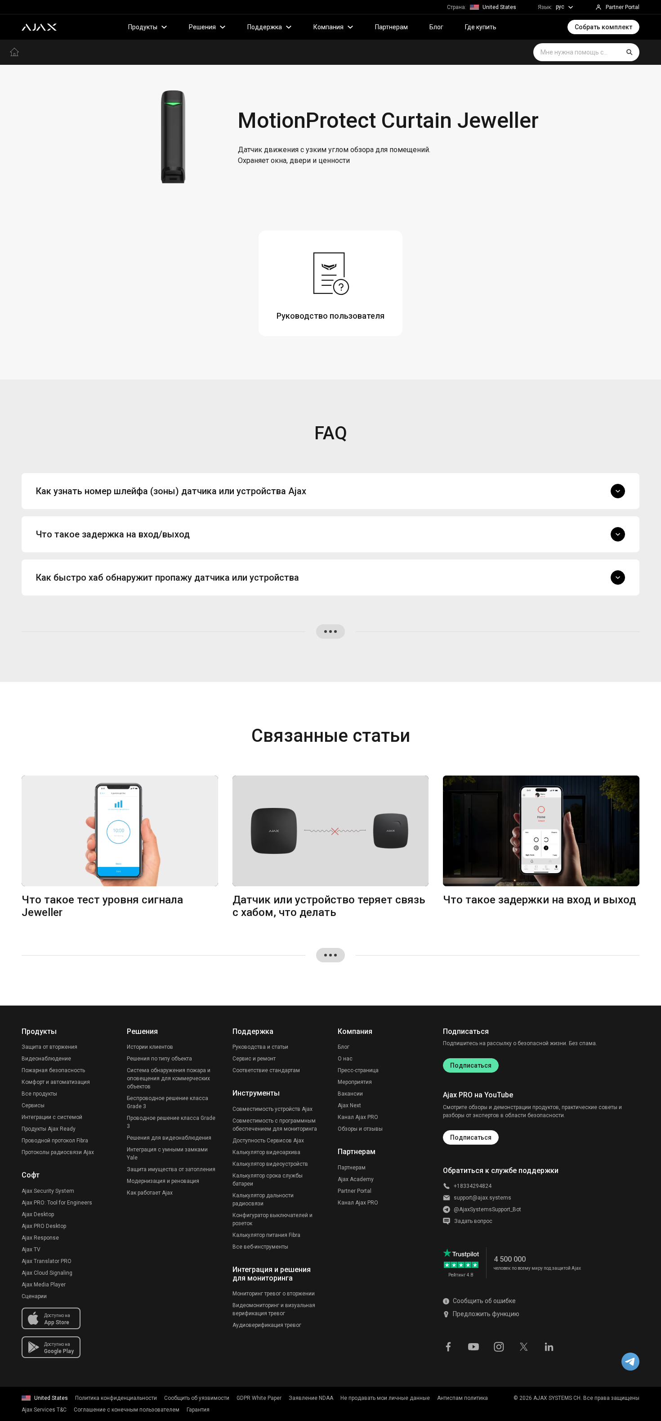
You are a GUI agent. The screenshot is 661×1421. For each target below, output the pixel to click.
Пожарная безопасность (53, 1070)
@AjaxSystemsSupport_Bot (487, 1209)
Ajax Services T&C (44, 1410)
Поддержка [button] (264, 27)
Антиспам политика (462, 1398)
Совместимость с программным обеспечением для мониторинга (274, 1125)
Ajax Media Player (44, 1284)
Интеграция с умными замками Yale (167, 1153)
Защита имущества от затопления (171, 1169)
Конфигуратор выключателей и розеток (272, 1219)
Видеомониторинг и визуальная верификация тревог (273, 1309)
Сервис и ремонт (254, 1059)
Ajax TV (31, 1249)
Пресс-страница (358, 1070)
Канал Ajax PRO (358, 1117)
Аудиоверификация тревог (266, 1325)
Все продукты (39, 1094)
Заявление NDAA (311, 1398)
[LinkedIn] (549, 1346)
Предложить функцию (486, 1313)
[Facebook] (448, 1346)
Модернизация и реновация (163, 1181)
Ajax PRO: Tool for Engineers (57, 1203)
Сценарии (34, 1296)
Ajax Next (349, 1105)
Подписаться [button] (470, 1137)
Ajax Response (40, 1238)
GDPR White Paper (259, 1398)
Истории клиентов (150, 1047)
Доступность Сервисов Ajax (268, 1140)
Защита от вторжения (49, 1047)
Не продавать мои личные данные (385, 1398)
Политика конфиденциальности (116, 1398)
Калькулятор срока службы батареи (267, 1180)
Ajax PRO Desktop (44, 1226)
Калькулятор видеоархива (266, 1152)
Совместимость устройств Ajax (272, 1109)
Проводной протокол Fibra (55, 1140)
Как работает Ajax (150, 1193)
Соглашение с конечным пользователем (126, 1410)
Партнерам (391, 27)
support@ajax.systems (482, 1198)
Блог (436, 27)
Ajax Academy (356, 1179)
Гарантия (198, 1410)
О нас (345, 1059)
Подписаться (470, 1065)
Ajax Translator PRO (46, 1261)
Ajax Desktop (38, 1214)
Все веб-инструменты (260, 1247)
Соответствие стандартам (266, 1070)
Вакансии (350, 1094)
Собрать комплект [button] (603, 27)
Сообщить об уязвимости (196, 1398)
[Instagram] (498, 1346)
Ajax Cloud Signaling (47, 1273)
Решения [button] (202, 27)
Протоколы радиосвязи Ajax (58, 1152)
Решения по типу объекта (159, 1059)
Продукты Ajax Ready (49, 1129)
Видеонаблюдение (46, 1059)
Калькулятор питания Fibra (266, 1235)
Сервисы (33, 1105)
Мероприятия (355, 1082)
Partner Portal (354, 1191)
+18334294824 (472, 1186)
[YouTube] (473, 1346)
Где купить (480, 27)
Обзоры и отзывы (360, 1129)
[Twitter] (523, 1346)
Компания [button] (328, 27)
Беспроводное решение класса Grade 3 (167, 1102)
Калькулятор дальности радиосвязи (263, 1199)
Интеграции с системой (52, 1117)
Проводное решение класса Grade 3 (171, 1122)
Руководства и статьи (260, 1047)
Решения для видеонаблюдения (169, 1138)
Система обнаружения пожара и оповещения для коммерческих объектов (168, 1078)
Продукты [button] (142, 27)
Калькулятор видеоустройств (270, 1164)
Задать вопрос (473, 1221)
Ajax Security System (48, 1191)
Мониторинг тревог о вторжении (273, 1293)
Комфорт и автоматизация (56, 1082)
